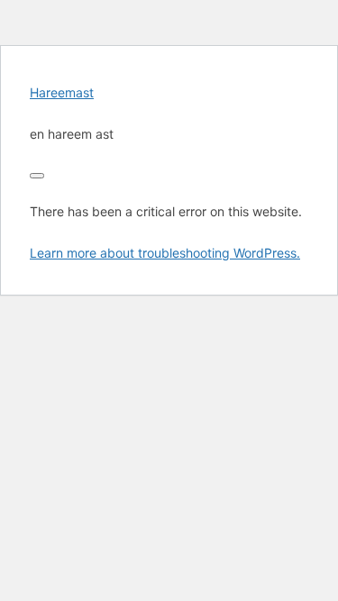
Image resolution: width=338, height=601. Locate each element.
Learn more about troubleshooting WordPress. (165, 252)
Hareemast (62, 92)
